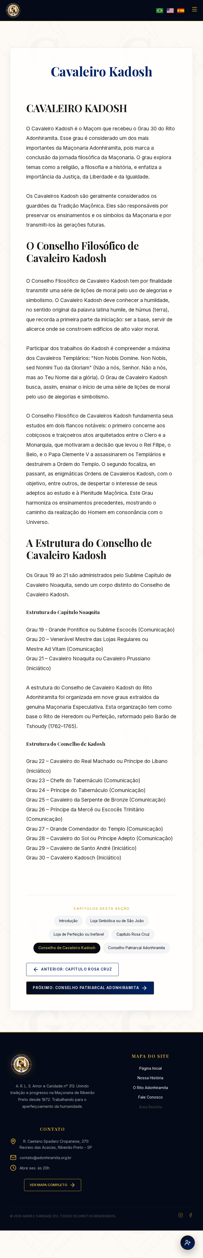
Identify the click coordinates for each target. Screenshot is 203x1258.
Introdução (68, 921)
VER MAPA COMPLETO (48, 1185)
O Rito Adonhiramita (150, 1087)
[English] (170, 10)
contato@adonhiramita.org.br (45, 1157)
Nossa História (150, 1078)
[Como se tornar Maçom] (187, 1242)
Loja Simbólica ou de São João (117, 921)
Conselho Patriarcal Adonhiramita (136, 948)
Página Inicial (150, 1068)
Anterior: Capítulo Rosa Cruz (76, 969)
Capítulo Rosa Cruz (133, 934)
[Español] (180, 10)
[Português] (159, 10)
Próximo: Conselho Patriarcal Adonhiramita (86, 988)
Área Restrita (150, 1107)
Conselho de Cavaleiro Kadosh (66, 948)
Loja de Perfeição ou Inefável (79, 934)
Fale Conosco (150, 1097)
